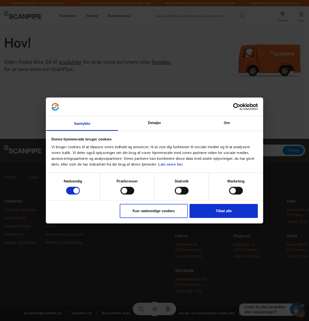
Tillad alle (224, 211)
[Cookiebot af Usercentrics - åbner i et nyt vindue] (237, 106)
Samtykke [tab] (82, 123)
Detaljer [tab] (154, 123)
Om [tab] (227, 123)
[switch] (127, 191)
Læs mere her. (171, 164)
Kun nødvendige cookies (154, 211)
